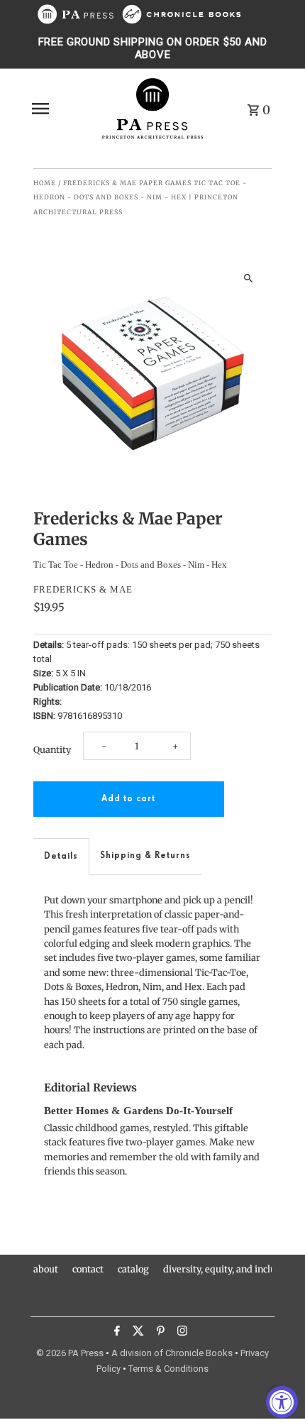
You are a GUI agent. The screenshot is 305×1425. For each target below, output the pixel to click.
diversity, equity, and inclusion (228, 1269)
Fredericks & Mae (83, 589)
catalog (133, 1269)
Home (44, 183)
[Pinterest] (159, 1333)
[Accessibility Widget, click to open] (282, 1402)
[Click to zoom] (249, 278)
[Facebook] (115, 1333)
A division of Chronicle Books (172, 1353)
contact (88, 1269)
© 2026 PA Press (70, 1353)
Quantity (52, 749)
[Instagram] (180, 1333)
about (45, 1269)
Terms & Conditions (168, 1368)
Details (61, 856)
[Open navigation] (61, 108)
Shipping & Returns (145, 855)
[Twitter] (136, 1333)
